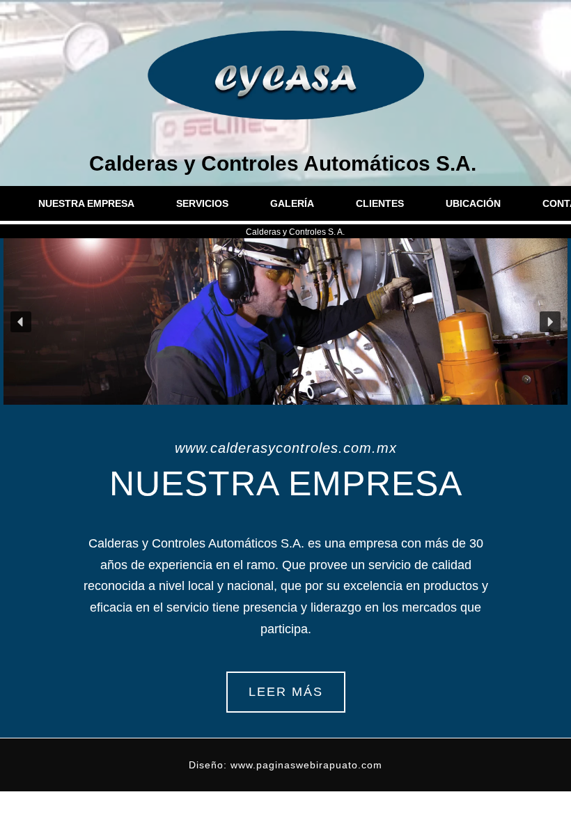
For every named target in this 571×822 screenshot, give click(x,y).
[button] (20, 321)
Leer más (286, 692)
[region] (285, 321)
